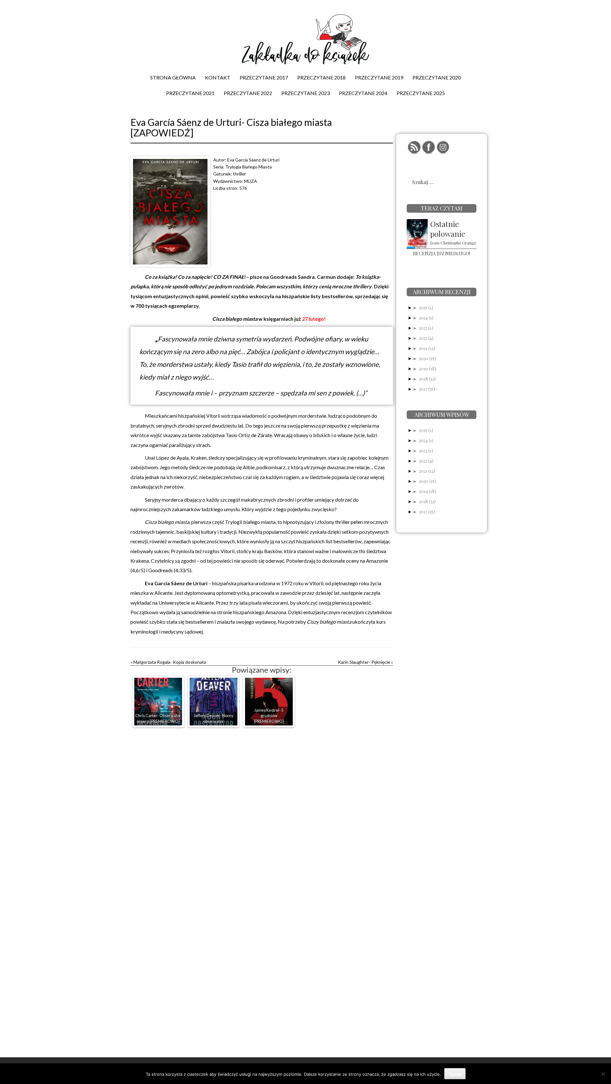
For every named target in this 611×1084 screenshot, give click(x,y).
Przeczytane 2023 (305, 93)
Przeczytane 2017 (264, 77)
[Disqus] (261, 811)
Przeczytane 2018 (321, 77)
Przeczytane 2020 (436, 77)
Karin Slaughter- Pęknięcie (364, 662)
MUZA (250, 181)
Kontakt (217, 77)
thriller (239, 173)
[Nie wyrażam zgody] (603, 1074)
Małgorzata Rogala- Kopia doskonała (169, 662)
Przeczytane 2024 (363, 93)
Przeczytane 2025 (421, 93)
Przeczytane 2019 (379, 77)
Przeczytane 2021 (190, 93)
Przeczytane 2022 (248, 93)
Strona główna (173, 77)
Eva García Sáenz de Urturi (253, 159)
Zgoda (455, 1074)
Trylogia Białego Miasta (248, 166)
